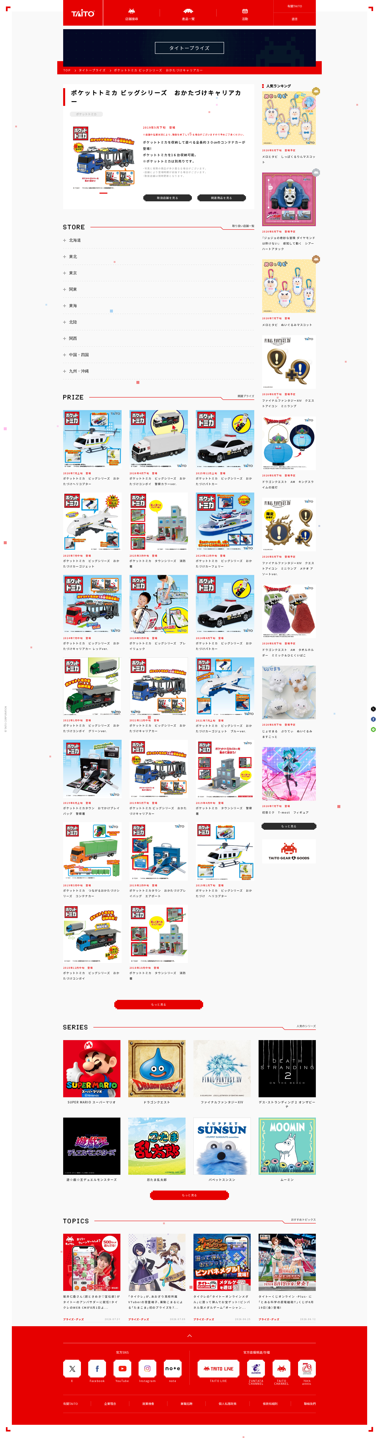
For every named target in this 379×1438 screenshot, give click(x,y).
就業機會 (148, 1404)
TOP (67, 70)
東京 (73, 273)
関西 (73, 338)
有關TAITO (294, 6)
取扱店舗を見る (167, 198)
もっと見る (158, 1004)
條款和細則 (270, 1404)
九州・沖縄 (79, 371)
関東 (73, 289)
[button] (103, 193)
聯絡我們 (310, 1404)
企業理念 (110, 1404)
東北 (73, 256)
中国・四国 (79, 355)
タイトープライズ (92, 70)
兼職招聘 (186, 1404)
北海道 (75, 240)
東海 (73, 305)
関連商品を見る (221, 198)
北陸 (73, 322)
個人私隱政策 (227, 1404)
